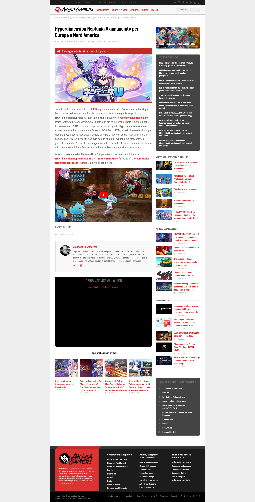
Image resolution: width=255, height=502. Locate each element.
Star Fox (165, 393)
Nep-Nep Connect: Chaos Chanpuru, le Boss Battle (64, 384)
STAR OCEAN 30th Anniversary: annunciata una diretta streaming (187, 360)
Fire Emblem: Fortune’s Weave (173, 397)
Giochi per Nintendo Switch (117, 466)
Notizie (78, 18)
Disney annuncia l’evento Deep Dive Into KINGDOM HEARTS (184, 347)
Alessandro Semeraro (64, 42)
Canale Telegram (178, 477)
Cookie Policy (141, 496)
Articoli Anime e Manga (148, 480)
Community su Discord (180, 469)
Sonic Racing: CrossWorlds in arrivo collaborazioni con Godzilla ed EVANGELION (174, 123)
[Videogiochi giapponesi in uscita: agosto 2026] (178, 47)
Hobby (145, 9)
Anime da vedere (110, 3)
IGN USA (66, 227)
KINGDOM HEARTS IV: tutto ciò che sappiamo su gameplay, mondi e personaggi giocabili (186, 237)
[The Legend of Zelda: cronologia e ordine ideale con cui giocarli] (164, 265)
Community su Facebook (181, 466)
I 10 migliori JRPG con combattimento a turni (183, 274)
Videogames (103, 9)
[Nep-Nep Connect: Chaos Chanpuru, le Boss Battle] (66, 376)
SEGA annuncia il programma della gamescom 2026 (186, 334)
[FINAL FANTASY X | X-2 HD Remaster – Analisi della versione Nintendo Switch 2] (164, 218)
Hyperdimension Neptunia (66, 234)
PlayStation (86, 18)
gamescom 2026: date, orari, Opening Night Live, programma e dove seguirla (186, 308)
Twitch (154, 9)
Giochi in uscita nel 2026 (127, 3)
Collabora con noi (114, 496)
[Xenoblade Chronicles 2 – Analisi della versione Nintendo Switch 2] (164, 182)
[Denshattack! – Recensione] (164, 196)
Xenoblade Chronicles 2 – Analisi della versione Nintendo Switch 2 (185, 178)
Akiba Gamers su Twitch (181, 462)
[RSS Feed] (175, 2)
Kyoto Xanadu (167, 419)
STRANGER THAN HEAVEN (172, 388)
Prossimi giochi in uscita (117, 488)
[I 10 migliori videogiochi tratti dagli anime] (164, 254)
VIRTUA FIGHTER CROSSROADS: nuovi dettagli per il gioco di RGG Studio (175, 133)
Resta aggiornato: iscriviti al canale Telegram (83, 51)
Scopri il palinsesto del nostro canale (104, 287)
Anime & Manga (119, 9)
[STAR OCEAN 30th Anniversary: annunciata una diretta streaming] (164, 364)
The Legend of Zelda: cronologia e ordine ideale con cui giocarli (185, 261)
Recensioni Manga (146, 477)
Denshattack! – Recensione (185, 189)
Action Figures (145, 469)
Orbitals (165, 424)
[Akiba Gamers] (74, 12)
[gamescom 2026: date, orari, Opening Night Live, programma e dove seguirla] (164, 312)
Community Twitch (179, 473)
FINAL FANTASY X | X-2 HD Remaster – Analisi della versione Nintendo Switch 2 (186, 214)
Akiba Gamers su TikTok (181, 480)
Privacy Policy (129, 496)
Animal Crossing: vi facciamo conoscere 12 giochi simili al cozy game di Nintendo (186, 286)
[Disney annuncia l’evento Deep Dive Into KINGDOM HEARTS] (164, 350)
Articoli (110, 477)
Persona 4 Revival (169, 432)
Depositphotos (79, 496)
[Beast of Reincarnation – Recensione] (164, 207)
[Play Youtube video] (103, 195)
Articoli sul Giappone (147, 484)
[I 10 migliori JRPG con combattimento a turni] (164, 279)
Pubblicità (153, 496)
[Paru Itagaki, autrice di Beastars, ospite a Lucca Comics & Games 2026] (164, 326)
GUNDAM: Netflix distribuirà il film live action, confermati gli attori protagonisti (175, 73)
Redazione (88, 3)
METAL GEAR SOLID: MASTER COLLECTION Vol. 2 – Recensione (185, 165)
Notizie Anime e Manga (148, 462)
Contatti (98, 3)
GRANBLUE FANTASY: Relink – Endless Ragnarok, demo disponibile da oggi (176, 105)
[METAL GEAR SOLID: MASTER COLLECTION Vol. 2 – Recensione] (164, 169)
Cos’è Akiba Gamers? (62, 3)
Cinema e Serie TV (146, 487)
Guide (109, 481)
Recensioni (111, 474)
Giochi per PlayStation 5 (116, 463)
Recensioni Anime (146, 473)
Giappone (135, 9)
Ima (160, 80)
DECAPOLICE (167, 428)
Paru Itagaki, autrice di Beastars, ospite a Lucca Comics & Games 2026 (184, 322)
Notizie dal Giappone (147, 466)
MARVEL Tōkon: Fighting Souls (174, 401)
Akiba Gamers (60, 18)
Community (77, 3)
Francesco (163, 63)
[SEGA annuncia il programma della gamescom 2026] (164, 339)
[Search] (198, 10)
